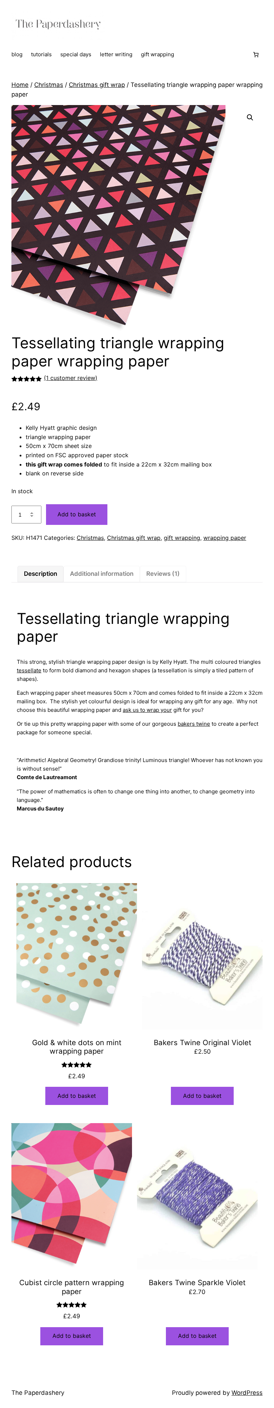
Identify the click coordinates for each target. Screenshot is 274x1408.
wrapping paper (224, 537)
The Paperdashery (37, 1392)
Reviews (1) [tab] (163, 573)
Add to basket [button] (76, 1095)
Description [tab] (40, 573)
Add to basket (76, 514)
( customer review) (70, 377)
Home (20, 84)
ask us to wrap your (147, 709)
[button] (250, 117)
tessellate (29, 670)
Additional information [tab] (101, 573)
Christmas (48, 84)
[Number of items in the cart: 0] (256, 55)
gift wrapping (182, 537)
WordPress (247, 1392)
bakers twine (194, 723)
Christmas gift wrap (97, 84)
